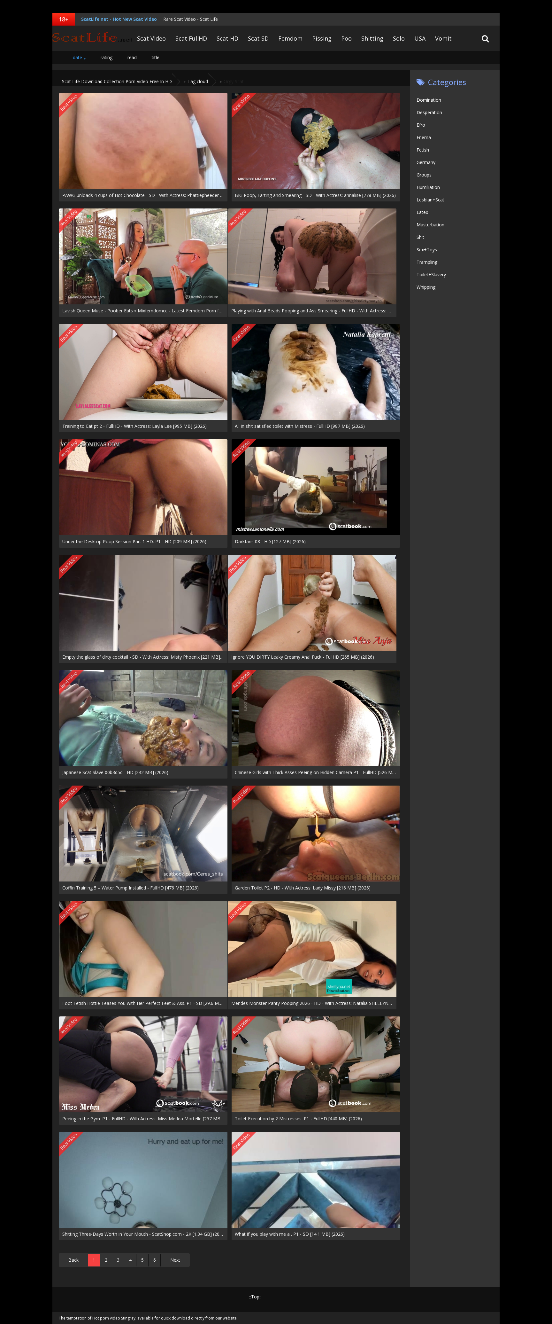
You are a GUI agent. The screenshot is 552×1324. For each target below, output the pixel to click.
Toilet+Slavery (431, 274)
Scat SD (258, 38)
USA (419, 38)
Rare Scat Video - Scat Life (190, 19)
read (132, 57)
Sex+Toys (427, 250)
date (77, 57)
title (155, 57)
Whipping (426, 287)
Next (175, 1260)
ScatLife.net (92, 38)
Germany (426, 162)
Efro (421, 125)
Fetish (423, 150)
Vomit (443, 38)
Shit (420, 237)
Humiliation (428, 187)
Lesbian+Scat (430, 200)
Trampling (427, 262)
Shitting (372, 38)
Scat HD (227, 38)
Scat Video (151, 38)
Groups (424, 175)
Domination (429, 100)
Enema (424, 137)
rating (106, 57)
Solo (399, 38)
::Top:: (255, 1297)
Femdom (290, 38)
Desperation (429, 112)
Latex (422, 212)
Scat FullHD (191, 38)
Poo (346, 38)
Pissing (322, 38)
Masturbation (430, 225)
